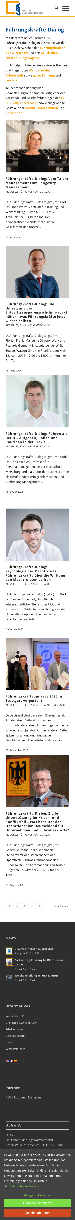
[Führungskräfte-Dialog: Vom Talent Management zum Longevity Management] (37, 146)
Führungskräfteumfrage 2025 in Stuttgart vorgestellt (34, 698)
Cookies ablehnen (38, 1213)
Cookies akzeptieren (37, 1203)
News (9, 1042)
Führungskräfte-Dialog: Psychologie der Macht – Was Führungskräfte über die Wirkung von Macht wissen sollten (35, 573)
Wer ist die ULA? (15, 1016)
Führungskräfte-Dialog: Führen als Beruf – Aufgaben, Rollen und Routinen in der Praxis (36, 437)
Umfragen (58, 705)
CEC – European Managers (24, 1097)
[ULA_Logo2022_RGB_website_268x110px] (31, 8)
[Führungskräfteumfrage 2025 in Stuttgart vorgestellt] (37, 664)
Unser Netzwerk (15, 1035)
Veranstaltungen (15, 1049)
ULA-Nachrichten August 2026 (34, 949)
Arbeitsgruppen (15, 1029)
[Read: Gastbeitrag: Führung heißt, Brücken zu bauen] (9, 962)
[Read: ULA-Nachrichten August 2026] (9, 951)
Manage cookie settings (38, 1195)
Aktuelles (12, 191)
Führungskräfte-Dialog (35, 191)
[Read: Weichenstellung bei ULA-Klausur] (9, 977)
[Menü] (63, 8)
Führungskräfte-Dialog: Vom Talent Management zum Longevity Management (37, 182)
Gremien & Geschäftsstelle (21, 1022)
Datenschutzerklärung (24, 1186)
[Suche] (54, 8)
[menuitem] (54, 8)
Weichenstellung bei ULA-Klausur (36, 975)
